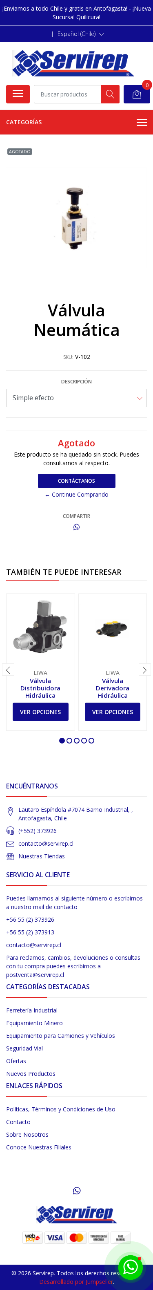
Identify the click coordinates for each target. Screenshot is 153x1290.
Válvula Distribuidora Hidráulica (40, 687)
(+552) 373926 (37, 831)
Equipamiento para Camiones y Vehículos (60, 1035)
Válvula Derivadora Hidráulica (112, 687)
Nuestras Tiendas (41, 856)
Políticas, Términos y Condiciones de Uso (60, 1109)
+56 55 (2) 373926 (30, 919)
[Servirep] (73, 63)
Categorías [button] (24, 122)
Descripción (76, 381)
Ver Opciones (40, 712)
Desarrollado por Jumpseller (76, 1282)
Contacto (18, 1122)
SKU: (68, 357)
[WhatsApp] (76, 1190)
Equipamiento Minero (34, 1023)
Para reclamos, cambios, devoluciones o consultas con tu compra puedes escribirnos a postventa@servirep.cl (73, 966)
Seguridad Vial (24, 1048)
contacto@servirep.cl (45, 843)
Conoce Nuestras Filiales (38, 1147)
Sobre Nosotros (27, 1134)
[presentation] (8, 669)
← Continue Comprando (76, 494)
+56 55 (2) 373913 (30, 932)
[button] (81, 34)
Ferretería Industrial (32, 1010)
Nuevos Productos (30, 1073)
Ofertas (16, 1061)
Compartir (76, 516)
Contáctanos (76, 480)
